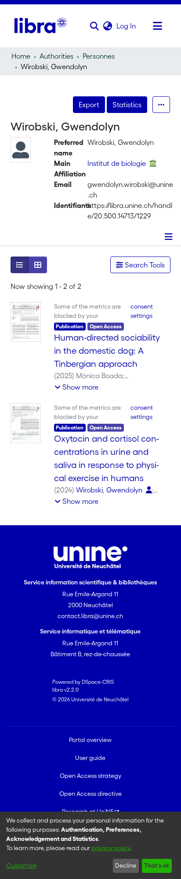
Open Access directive (90, 793)
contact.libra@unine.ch (90, 615)
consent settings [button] (141, 311)
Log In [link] (126, 26)
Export (89, 105)
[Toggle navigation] (157, 26)
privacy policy (110, 847)
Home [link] (20, 56)
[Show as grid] (38, 265)
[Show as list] (20, 265)
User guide (90, 757)
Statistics (126, 105)
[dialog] (90, 845)
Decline (125, 865)
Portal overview (90, 739)
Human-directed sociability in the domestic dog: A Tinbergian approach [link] (107, 351)
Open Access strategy (90, 775)
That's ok (156, 865)
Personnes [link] (99, 56)
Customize (21, 865)
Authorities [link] (56, 56)
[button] (94, 26)
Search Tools (144, 265)
